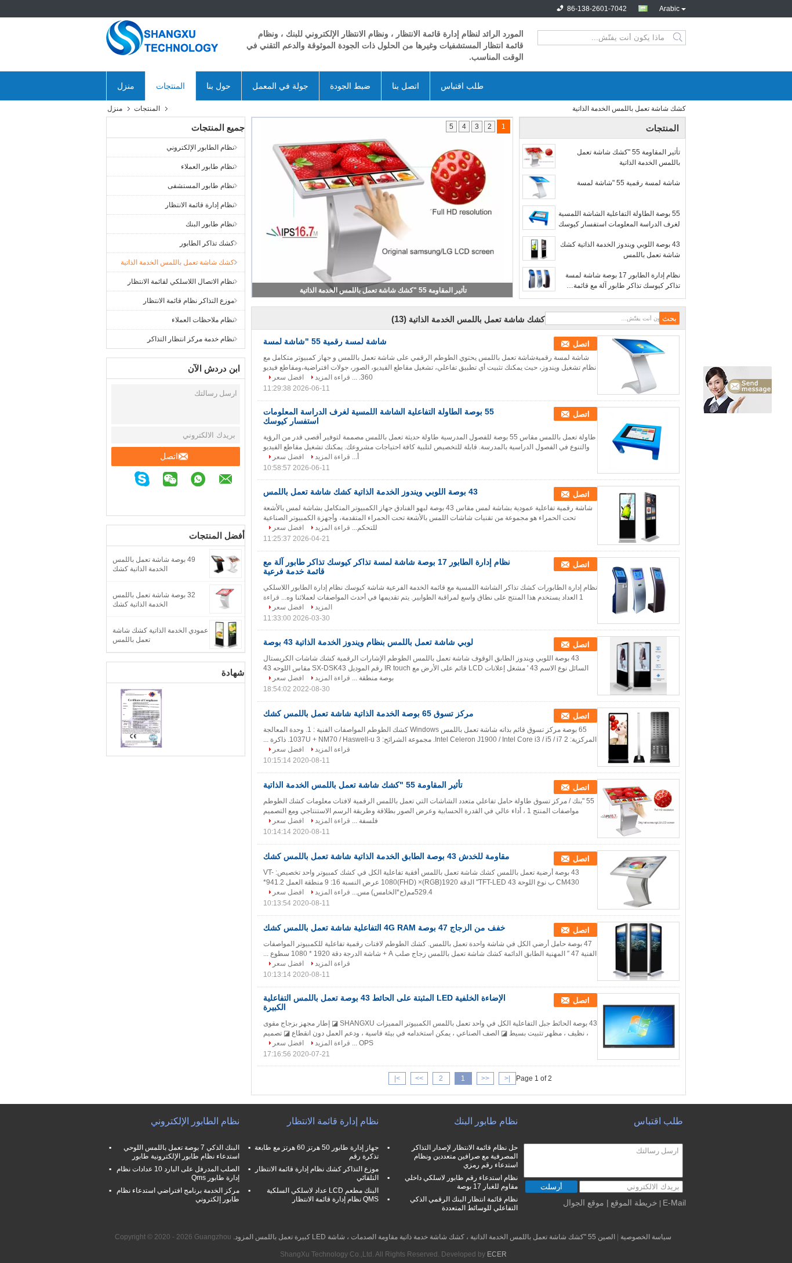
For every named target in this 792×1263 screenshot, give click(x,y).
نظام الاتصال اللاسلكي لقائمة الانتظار (181, 281)
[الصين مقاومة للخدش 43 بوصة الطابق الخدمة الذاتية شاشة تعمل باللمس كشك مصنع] (638, 880)
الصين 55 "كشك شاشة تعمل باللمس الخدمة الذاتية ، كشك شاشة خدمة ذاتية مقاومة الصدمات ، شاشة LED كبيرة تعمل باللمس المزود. (423, 1237)
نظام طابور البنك (210, 224)
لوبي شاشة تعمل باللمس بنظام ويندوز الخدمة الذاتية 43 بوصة (368, 642)
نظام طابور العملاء (207, 167)
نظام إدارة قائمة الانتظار (199, 205)
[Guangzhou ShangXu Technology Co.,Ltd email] (232, 480)
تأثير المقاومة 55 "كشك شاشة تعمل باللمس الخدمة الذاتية (383, 290)
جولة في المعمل (280, 86)
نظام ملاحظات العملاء (203, 320)
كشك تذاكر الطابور (207, 243)
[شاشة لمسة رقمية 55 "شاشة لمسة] (538, 187)
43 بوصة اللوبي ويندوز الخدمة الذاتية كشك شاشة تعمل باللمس (620, 249)
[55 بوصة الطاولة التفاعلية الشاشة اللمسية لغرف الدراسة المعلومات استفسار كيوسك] (538, 217)
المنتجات (170, 86)
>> (419, 1078)
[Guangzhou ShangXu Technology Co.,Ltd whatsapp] (204, 480)
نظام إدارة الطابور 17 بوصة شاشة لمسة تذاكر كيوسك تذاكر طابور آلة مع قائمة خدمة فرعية (622, 281)
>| (397, 1078)
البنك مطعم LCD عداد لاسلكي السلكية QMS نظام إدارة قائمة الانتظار (323, 1194)
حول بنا (218, 86)
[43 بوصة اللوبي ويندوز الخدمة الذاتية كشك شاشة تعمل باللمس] (538, 248)
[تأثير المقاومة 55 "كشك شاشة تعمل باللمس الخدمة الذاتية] (538, 156)
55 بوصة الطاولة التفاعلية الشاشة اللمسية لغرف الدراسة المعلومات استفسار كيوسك (619, 219)
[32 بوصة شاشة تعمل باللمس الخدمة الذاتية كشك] (225, 598)
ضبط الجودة (350, 86)
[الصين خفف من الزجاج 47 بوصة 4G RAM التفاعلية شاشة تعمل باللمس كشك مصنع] (638, 951)
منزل (126, 86)
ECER (497, 1254)
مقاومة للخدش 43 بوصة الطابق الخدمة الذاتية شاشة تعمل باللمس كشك (386, 856)
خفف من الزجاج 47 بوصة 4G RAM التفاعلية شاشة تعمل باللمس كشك (384, 927)
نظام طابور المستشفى (201, 186)
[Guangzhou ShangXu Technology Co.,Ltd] (170, 37)
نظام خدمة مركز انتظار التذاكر (190, 339)
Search (678, 37)
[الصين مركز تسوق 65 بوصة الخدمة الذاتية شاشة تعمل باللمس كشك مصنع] (638, 737)
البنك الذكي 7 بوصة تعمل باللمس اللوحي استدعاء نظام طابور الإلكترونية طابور (181, 1151)
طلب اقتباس (462, 86)
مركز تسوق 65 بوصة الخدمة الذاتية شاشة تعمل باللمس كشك (368, 713)
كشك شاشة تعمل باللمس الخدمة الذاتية (177, 262)
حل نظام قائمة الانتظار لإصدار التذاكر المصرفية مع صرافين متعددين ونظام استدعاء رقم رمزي (465, 1156)
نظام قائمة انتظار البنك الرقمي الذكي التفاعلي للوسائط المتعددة (464, 1203)
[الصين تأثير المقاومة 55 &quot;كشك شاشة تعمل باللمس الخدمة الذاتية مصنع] (638, 809)
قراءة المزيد (332, 377)
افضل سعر (288, 377)
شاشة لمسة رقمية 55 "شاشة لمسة (628, 183)
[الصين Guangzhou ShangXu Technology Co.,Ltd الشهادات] (141, 718)
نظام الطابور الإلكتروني (200, 147)
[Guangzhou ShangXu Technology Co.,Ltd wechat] (176, 480)
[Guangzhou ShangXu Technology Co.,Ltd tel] (239, 498)
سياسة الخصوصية (645, 1237)
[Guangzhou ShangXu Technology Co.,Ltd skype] (148, 480)
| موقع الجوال (586, 1202)
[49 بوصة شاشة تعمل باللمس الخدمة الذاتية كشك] (225, 563)
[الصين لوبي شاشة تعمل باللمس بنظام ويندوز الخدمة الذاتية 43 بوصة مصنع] (638, 666)
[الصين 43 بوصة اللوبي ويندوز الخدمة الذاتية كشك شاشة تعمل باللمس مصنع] (638, 515)
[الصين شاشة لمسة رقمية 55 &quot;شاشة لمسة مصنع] (638, 365)
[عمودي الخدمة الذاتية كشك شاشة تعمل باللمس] (225, 634)
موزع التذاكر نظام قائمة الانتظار (188, 301)
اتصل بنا (405, 86)
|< (507, 1078)
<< (485, 1078)
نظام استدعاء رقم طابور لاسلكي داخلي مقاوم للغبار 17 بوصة (461, 1182)
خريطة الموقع (634, 1202)
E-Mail (674, 1202)
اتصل (169, 456)
